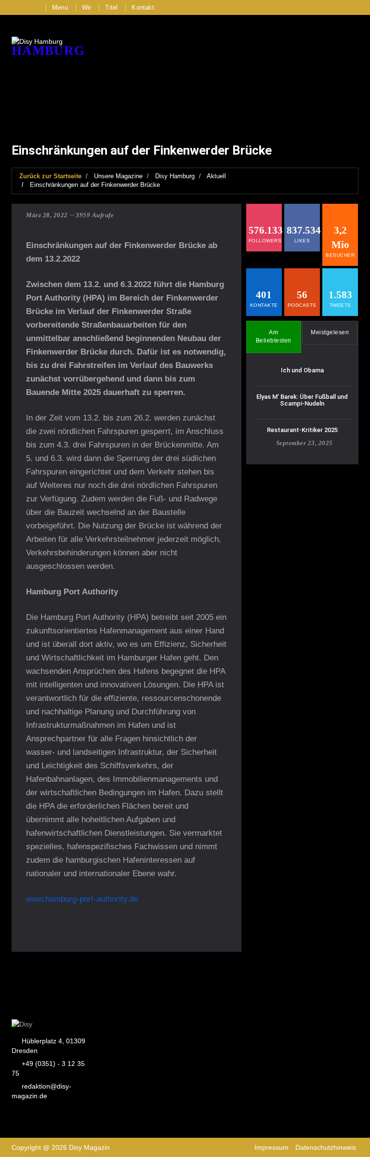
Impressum (271, 1147)
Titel (111, 7)
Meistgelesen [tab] (330, 332)
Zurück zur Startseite (50, 176)
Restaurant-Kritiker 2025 (302, 430)
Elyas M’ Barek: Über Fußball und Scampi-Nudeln (302, 400)
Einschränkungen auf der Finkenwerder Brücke (95, 184)
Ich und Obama (302, 370)
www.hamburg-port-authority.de (82, 899)
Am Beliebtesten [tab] (273, 336)
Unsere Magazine (118, 176)
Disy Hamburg (175, 176)
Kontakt (143, 7)
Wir (87, 7)
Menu (60, 7)
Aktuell (216, 176)
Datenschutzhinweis (325, 1147)
